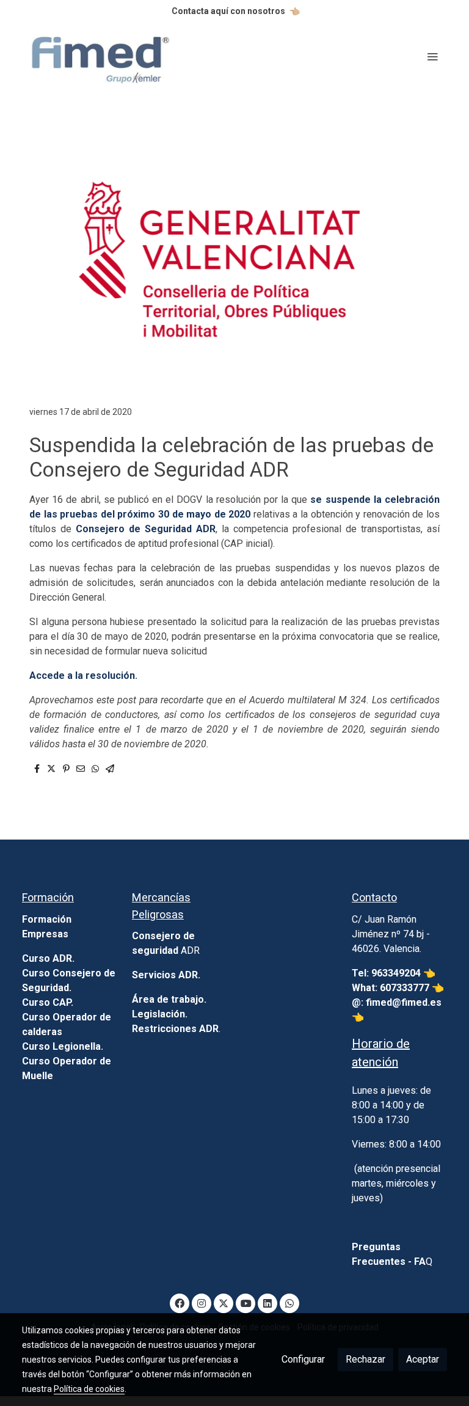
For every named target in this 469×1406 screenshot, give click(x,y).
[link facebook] (179, 1303)
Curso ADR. (48, 958)
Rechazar (365, 1359)
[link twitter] (223, 1303)
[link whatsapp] (289, 1303)
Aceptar (422, 1359)
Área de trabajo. (169, 999)
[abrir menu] (432, 56)
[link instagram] (201, 1303)
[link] (100, 56)
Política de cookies (89, 1389)
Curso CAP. (47, 1002)
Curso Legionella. (62, 1046)
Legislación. (159, 1014)
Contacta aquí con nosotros (228, 11)
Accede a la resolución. (83, 675)
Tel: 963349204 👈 (395, 973)
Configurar (303, 1359)
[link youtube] (246, 1303)
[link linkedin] (267, 1303)
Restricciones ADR (175, 1028)
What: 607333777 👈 (398, 988)
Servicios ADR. (166, 975)
